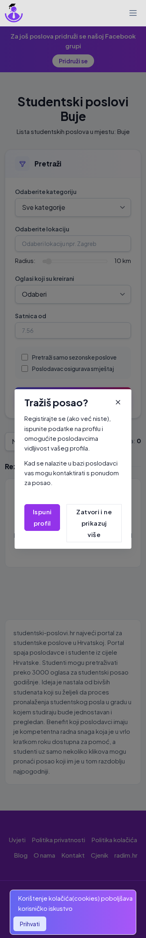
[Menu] (133, 13)
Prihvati (30, 923)
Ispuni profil (42, 517)
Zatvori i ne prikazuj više (94, 523)
